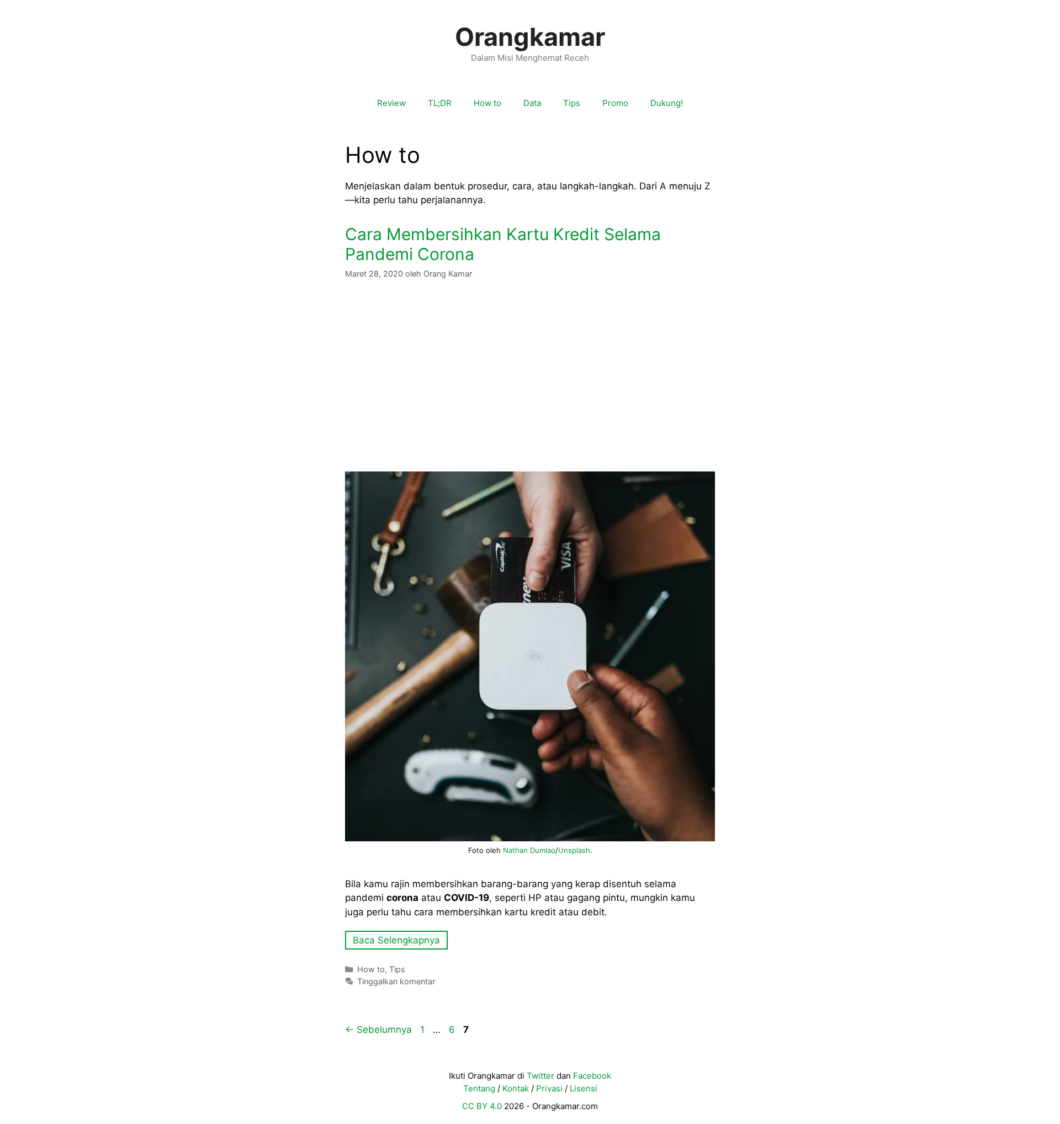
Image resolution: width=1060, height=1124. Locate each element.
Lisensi (583, 1088)
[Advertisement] (530, 375)
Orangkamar (530, 37)
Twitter (540, 1075)
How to (487, 103)
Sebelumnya (378, 1029)
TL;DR (440, 103)
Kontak (515, 1088)
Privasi (549, 1088)
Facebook (592, 1075)
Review (391, 103)
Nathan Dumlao (529, 850)
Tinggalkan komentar (396, 981)
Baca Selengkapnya (396, 940)
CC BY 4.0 (482, 1106)
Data (532, 103)
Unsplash (574, 850)
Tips (571, 103)
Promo (615, 103)
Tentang (479, 1088)
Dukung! (666, 103)
